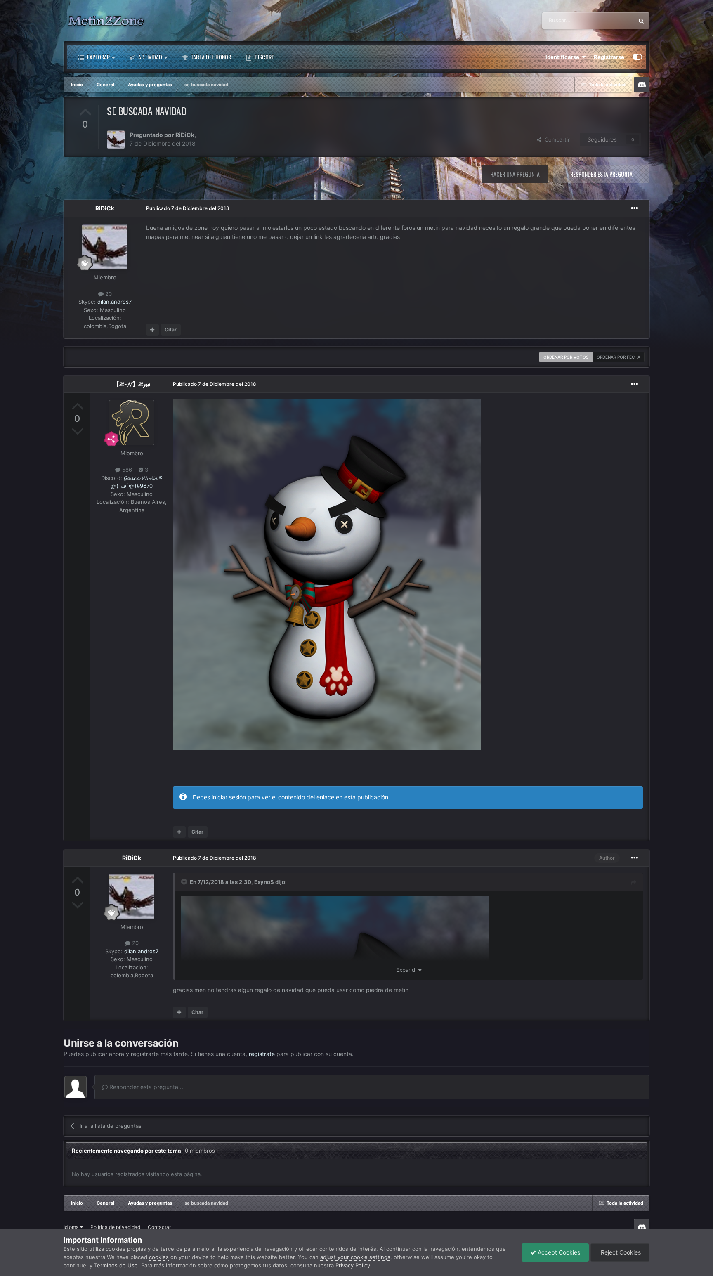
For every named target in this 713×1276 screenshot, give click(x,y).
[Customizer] (637, 57)
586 (126, 469)
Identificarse (563, 57)
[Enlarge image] (327, 574)
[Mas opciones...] (634, 208)
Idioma (72, 1227)
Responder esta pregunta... (145, 1086)
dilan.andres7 (114, 301)
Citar (171, 329)
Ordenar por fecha (618, 356)
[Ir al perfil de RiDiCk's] (116, 139)
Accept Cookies (558, 1252)
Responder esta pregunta (601, 174)
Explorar (98, 56)
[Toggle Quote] (185, 881)
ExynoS (264, 882)
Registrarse (609, 57)
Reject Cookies (620, 1252)
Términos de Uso (116, 1265)
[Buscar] (641, 20)
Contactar (159, 1227)
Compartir (555, 139)
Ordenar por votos (565, 356)
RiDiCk (184, 134)
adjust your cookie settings (355, 1257)
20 (108, 294)
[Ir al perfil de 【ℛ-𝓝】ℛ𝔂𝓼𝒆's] (131, 422)
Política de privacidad (115, 1227)
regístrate (262, 1053)
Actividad (149, 56)
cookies (159, 1257)
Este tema (610, 20)
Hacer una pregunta (515, 174)
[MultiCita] (152, 330)
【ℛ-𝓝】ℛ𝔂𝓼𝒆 (131, 384)
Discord (264, 56)
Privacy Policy (352, 1265)
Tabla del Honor (210, 56)
